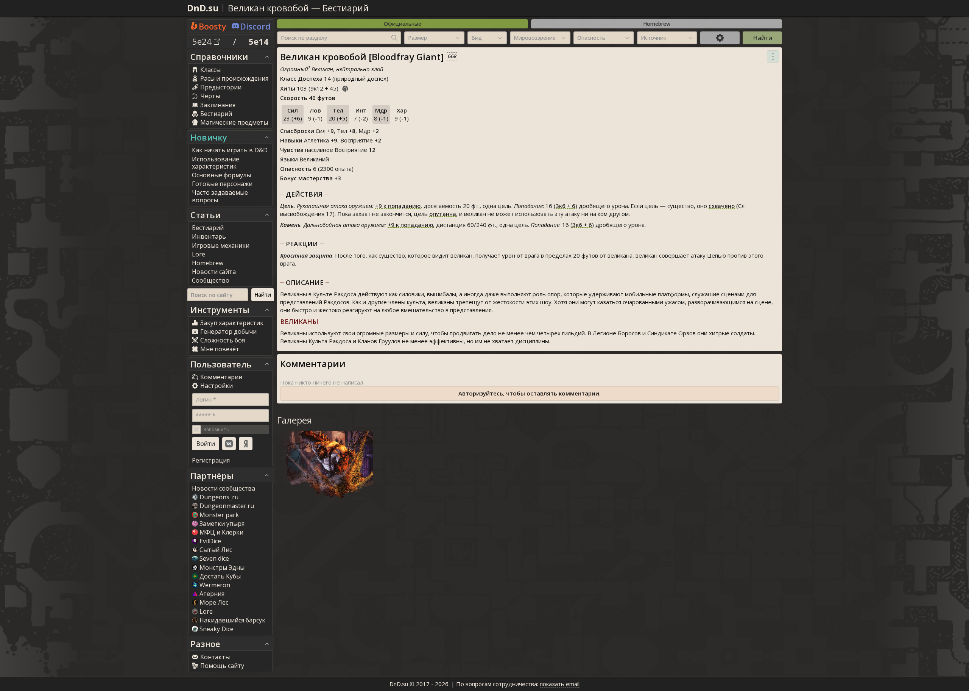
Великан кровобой (268, 8)
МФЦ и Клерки (221, 532)
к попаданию (398, 205)
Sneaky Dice (216, 629)
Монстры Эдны (222, 567)
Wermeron (214, 585)
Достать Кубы (220, 576)
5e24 (203, 41)
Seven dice (214, 558)
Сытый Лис (215, 550)
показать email (560, 684)
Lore (206, 611)
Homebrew (656, 23)
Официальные (402, 23)
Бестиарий (345, 8)
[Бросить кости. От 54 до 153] (345, 87)
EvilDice (210, 541)
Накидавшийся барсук (232, 620)
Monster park (219, 515)
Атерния (211, 593)
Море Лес (213, 602)
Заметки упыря (222, 523)
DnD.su (203, 8)
